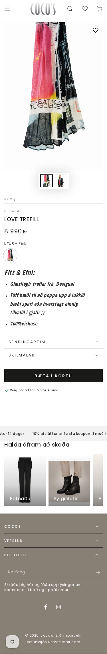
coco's (47, 635)
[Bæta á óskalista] (95, 30)
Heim (8, 199)
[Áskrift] (99, 572)
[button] (69, 9)
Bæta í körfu (53, 376)
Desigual (12, 211)
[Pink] (10, 255)
